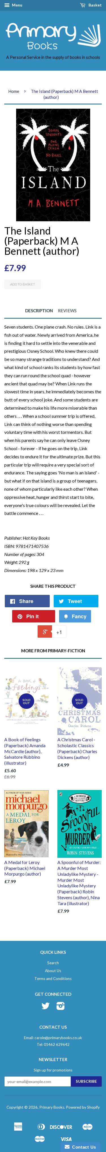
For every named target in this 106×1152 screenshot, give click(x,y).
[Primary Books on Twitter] (45, 1008)
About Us (53, 970)
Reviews (67, 310)
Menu (16, 5)
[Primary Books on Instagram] (60, 1008)
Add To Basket (22, 284)
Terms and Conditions (53, 978)
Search (53, 963)
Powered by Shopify (83, 1107)
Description (39, 310)
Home (13, 91)
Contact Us (83, 1147)
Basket (95, 5)
